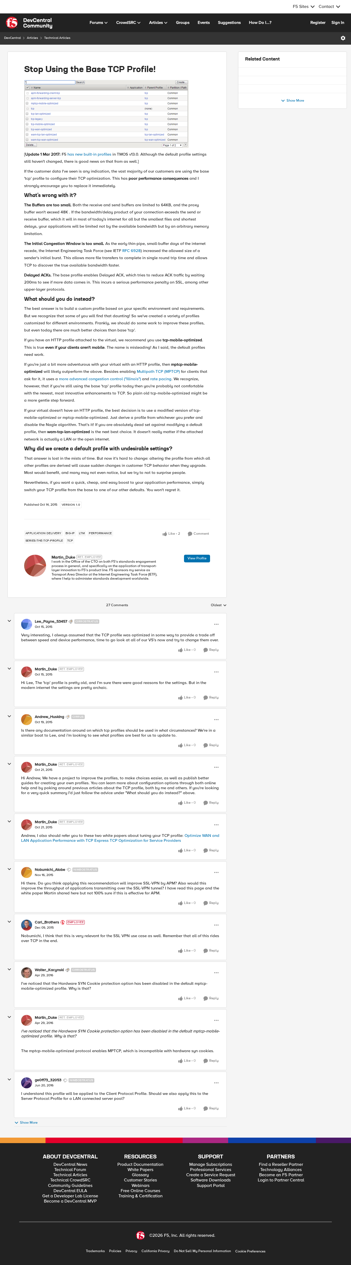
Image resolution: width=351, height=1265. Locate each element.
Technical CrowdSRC (70, 1180)
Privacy (131, 1251)
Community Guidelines (70, 1185)
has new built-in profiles (89, 154)
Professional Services (210, 1169)
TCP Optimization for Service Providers (145, 840)
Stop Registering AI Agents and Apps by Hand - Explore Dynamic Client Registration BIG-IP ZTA (297, 76)
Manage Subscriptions (210, 1164)
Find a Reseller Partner (281, 1164)
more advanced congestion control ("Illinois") (100, 378)
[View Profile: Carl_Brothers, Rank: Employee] (26, 925)
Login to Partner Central (281, 1180)
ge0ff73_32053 (48, 1080)
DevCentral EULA (70, 1191)
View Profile (197, 558)
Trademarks (95, 1251)
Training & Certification (140, 1196)
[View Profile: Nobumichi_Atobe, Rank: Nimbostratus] (26, 872)
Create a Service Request (210, 1175)
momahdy (268, 84)
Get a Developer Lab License (70, 1196)
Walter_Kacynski (49, 970)
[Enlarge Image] (117, 114)
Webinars (140, 1185)
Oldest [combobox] (219, 605)
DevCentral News (70, 1164)
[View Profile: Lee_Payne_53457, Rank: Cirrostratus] (26, 624)
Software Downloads (211, 1180)
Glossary (140, 1175)
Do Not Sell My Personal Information (202, 1251)
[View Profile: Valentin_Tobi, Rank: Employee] (250, 144)
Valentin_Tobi (271, 150)
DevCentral (12, 38)
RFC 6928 (131, 250)
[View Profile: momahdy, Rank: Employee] (250, 78)
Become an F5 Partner (281, 1175)
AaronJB (267, 117)
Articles (32, 38)
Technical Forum (70, 1169)
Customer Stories (140, 1180)
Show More (29, 1122)
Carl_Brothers (47, 922)
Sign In (338, 22)
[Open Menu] (343, 38)
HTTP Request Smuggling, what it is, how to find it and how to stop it (298, 109)
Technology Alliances (281, 1169)
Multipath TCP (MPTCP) (158, 371)
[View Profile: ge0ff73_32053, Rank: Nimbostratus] (26, 1082)
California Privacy (155, 1251)
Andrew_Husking (49, 717)
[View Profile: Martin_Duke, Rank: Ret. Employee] (35, 566)
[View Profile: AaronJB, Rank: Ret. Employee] (250, 111)
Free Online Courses (140, 1191)
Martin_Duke (63, 557)
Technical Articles (57, 38)
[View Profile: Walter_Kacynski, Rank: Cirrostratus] (26, 972)
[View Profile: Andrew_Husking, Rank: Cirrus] (26, 719)
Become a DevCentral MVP (70, 1201)
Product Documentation (140, 1164)
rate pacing (160, 378)
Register (317, 22)
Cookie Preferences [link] (250, 1251)
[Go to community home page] (29, 22)
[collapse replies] (9, 621)
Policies (115, 1251)
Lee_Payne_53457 (51, 621)
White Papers (140, 1169)
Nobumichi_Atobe (50, 870)
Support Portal (211, 1185)
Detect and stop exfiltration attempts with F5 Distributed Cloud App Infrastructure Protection (298, 142)
